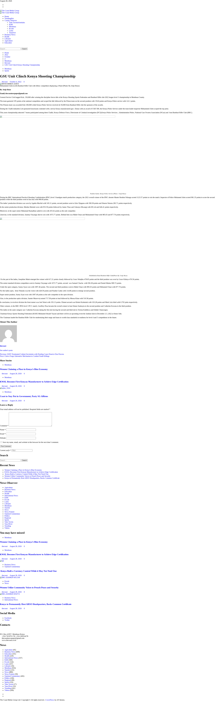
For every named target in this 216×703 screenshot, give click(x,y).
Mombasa (12, 27)
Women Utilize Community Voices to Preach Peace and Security (27, 476)
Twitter (7, 620)
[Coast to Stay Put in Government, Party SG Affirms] (5, 388)
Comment (4, 426)
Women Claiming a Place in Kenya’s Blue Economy (24, 369)
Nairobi (7, 508)
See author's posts (6, 350)
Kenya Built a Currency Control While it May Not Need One (26, 474)
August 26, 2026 (16, 401)
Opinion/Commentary (12, 514)
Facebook (7, 618)
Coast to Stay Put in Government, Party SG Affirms (24, 396)
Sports (6, 71)
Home (6, 16)
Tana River (8, 524)
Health (6, 37)
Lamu (11, 31)
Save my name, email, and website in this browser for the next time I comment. (31, 442)
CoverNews (50, 700)
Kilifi (11, 25)
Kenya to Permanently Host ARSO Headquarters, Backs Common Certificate (32, 478)
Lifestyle (7, 39)
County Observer (10, 20)
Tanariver (12, 33)
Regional (7, 518)
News (6, 510)
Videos (6, 528)
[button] (0, 47)
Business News (9, 35)
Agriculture (8, 41)
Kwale (11, 29)
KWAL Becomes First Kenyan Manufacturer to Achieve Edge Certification (34, 381)
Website (3, 438)
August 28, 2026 (16, 374)
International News (11, 496)
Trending (9, 18)
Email (3, 434)
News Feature (9, 512)
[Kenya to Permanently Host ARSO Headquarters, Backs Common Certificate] (10, 594)
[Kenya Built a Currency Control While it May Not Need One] (2, 561)
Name (3, 430)
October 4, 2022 (16, 82)
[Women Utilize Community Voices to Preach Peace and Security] (10, 577)
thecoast (5, 82)
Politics (7, 516)
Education (8, 43)
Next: (24, 356)
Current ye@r (5, 450)
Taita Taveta (17, 22)
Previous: (32, 354)
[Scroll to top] (0, 702)
